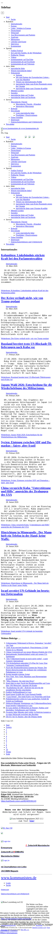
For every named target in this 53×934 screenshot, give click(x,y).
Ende (8, 754)
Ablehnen (14, 931)
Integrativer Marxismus (25, 106)
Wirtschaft (15, 33)
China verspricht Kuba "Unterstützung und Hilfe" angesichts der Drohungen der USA (26, 491)
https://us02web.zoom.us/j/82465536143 (18, 801)
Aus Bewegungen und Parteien (23, 35)
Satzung (19, 75)
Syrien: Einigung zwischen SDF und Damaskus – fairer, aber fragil (26, 444)
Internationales (16, 24)
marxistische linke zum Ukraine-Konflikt (31, 88)
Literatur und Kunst (18, 42)
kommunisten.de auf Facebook (23, 62)
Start (7, 17)
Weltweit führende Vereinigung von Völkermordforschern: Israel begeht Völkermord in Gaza (28, 704)
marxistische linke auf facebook (23, 97)
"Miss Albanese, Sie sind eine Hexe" (20, 681)
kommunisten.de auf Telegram (22, 64)
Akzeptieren (4, 931)
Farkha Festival (17, 51)
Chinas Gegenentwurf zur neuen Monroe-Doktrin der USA (29, 652)
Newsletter (10, 124)
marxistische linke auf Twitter (22, 95)
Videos (13, 57)
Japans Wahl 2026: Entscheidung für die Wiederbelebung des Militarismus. (26, 386)
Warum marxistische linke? (21, 71)
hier (32, 821)
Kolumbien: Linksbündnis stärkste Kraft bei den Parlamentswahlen (23, 257)
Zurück (9, 727)
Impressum (15, 120)
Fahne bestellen (17, 117)
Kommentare (16, 46)
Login (8, 883)
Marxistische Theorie (19, 102)
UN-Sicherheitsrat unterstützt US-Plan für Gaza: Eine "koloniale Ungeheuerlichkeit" (26, 664)
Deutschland (16, 30)
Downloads (15, 111)
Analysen (14, 37)
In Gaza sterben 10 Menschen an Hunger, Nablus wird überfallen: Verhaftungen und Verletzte (27, 709)
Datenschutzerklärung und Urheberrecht (26, 122)
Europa (14, 26)
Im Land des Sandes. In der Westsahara (26, 53)
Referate (14, 109)
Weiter (8, 752)
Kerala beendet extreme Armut (18, 674)
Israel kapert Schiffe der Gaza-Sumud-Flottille (24, 694)
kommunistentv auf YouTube (22, 59)
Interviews (15, 44)
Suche (13, 19)
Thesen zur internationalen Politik (29, 82)
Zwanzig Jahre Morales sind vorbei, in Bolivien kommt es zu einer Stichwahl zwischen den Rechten (28, 713)
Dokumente (15, 73)
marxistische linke (18, 68)
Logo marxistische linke (25, 113)
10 (7, 750)
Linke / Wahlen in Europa (21, 28)
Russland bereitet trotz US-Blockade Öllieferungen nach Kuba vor (26, 345)
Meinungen (15, 39)
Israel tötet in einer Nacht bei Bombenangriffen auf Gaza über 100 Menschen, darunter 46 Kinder (28, 684)
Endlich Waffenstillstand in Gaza (18, 692)
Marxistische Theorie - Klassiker (28, 104)
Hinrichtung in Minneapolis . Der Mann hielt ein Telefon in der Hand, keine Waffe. (26, 536)
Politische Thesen (18, 55)
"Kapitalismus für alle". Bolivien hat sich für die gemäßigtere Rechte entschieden (24, 689)
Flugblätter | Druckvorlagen (26, 115)
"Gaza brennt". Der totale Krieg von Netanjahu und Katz (28, 697)
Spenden (14, 93)
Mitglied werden (17, 91)
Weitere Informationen (8, 933)
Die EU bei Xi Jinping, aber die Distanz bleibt (24, 717)
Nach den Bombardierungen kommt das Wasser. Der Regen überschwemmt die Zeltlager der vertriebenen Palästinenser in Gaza (26, 670)
